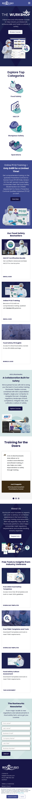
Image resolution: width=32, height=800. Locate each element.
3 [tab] (18, 498)
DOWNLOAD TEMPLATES (11, 605)
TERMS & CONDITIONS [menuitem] (8, 784)
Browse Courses (15, 32)
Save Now (15, 199)
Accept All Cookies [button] (12, 796)
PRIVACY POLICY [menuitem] (6, 786)
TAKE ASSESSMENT (9, 690)
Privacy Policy (20, 793)
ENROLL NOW (7, 276)
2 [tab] (16, 498)
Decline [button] (22, 796)
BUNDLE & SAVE (8, 361)
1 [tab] (13, 498)
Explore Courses (15, 408)
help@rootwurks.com (8, 775)
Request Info (15, 536)
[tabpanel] (16, 472)
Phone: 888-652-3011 (8, 778)
